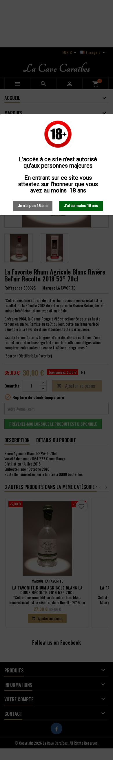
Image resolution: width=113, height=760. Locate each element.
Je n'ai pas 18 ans (33, 205)
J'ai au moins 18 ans (81, 205)
